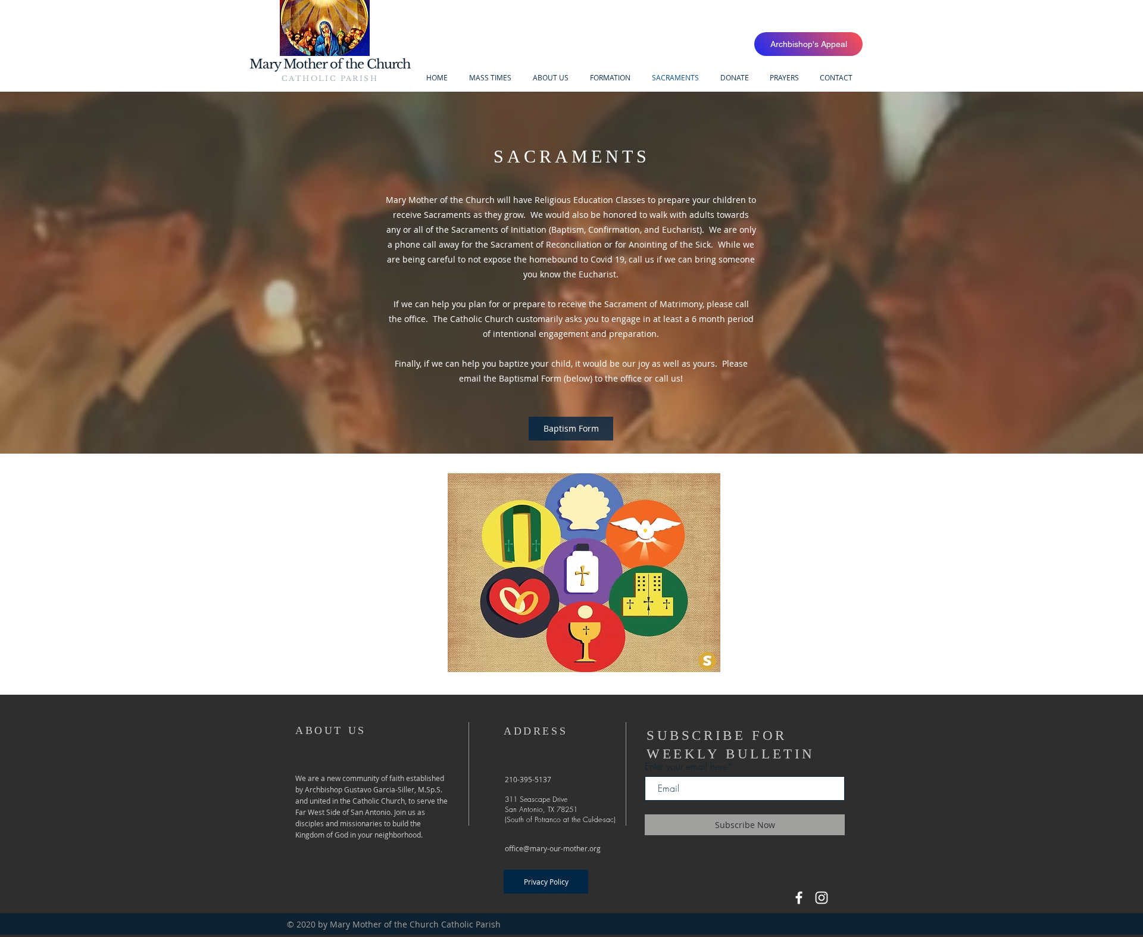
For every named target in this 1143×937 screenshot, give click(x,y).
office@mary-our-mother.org (553, 848)
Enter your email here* (689, 766)
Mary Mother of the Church (330, 64)
